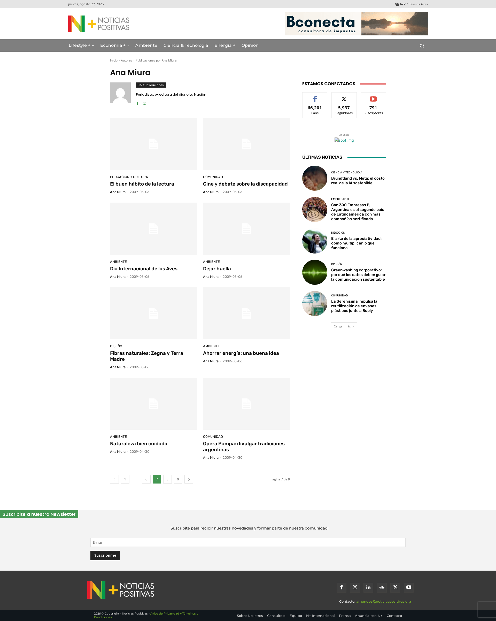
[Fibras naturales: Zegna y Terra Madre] (153, 313)
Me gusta (315, 96)
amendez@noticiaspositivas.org (383, 601)
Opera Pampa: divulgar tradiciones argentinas (244, 447)
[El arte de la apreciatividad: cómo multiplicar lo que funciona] (314, 240)
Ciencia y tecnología (346, 172)
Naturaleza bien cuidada (138, 444)
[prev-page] (114, 479)
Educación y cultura (129, 177)
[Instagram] (144, 102)
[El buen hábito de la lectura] (153, 144)
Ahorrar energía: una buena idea (241, 353)
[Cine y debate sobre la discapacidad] (246, 144)
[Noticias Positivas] (117, 24)
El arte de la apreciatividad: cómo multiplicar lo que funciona (356, 243)
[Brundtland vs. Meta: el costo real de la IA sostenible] (314, 178)
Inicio (114, 60)
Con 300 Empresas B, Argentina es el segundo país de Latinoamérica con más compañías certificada (357, 212)
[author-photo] (123, 94)
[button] (422, 46)
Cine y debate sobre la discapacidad (245, 184)
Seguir (344, 96)
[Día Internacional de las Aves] (153, 229)
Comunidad (213, 177)
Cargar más (342, 326)
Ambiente (118, 261)
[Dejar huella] (246, 229)
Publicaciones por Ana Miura (156, 60)
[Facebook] (137, 102)
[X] (395, 588)
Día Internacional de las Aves (143, 269)
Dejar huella (217, 269)
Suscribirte (373, 96)
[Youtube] (409, 588)
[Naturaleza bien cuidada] (153, 404)
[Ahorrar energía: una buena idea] (246, 313)
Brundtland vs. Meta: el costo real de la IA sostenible (358, 180)
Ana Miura (118, 192)
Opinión (336, 264)
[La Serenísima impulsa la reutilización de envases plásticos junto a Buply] (314, 303)
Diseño (116, 346)
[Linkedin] (368, 588)
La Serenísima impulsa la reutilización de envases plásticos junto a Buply (354, 306)
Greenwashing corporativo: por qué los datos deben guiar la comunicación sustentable (358, 275)
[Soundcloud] (382, 588)
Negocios (338, 232)
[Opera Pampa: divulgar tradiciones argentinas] (246, 404)
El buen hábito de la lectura (142, 184)
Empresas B (340, 199)
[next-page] (188, 479)
